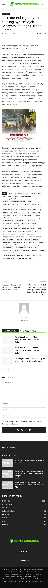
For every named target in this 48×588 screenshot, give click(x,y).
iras (26, 218)
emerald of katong (26, 207)
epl (40, 209)
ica (23, 212)
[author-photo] (24, 314)
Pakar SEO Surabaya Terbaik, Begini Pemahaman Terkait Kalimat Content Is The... (29, 485)
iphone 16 (6, 218)
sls (4, 239)
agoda (10, 193)
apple (39, 193)
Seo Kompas (21, 572)
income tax (6, 215)
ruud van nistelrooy (25, 231)
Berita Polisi (36, 577)
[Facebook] (4, 39)
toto (25, 242)
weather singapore (28, 253)
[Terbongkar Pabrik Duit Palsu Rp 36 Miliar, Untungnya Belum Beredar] (7, 361)
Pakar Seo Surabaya (11, 574)
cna (17, 204)
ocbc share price (8, 220)
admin (6, 34)
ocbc (31, 218)
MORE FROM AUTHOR (28, 331)
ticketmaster (6, 242)
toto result (32, 242)
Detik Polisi (11, 10)
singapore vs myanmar (34, 237)
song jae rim (10, 239)
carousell (5, 201)
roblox (33, 228)
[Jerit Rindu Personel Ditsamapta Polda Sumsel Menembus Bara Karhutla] (7, 339)
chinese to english (8, 204)
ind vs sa (14, 215)
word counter (23, 258)
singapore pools (20, 237)
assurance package (25, 196)
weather (5, 253)
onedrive (16, 223)
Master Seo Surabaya (26, 574)
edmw (8, 207)
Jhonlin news (12, 581)
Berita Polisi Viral (8, 579)
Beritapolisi (27, 577)
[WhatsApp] (20, 39)
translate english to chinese (11, 245)
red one (36, 226)
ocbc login (38, 218)
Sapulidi (20, 581)
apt (4, 196)
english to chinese (8, 209)
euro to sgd (14, 212)
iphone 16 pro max (17, 218)
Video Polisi (41, 581)
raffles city (20, 226)
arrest (9, 196)
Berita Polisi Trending (36, 579)
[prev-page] (3, 369)
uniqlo (38, 245)
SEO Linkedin (12, 572)
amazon (33, 193)
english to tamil (32, 209)
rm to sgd (17, 228)
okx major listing (30, 220)
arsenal (16, 196)
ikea (28, 212)
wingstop (27, 255)
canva (32, 199)
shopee (22, 234)
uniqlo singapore (8, 247)
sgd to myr (14, 234)
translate (40, 242)
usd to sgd (35, 250)
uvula (42, 250)
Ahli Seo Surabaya (32, 572)
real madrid (28, 226)
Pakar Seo (32, 569)
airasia (20, 193)
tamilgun (19, 239)
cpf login (27, 204)
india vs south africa (25, 215)
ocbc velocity (19, 220)
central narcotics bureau (18, 201)
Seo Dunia (38, 574)
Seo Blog (6, 569)
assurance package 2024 (10, 199)
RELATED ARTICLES (11, 331)
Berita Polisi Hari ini (22, 579)
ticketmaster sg (17, 242)
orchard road (25, 223)
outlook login (7, 226)
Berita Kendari (10, 577)
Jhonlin (5, 581)
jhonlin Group (23, 569)
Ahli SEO (40, 569)
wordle (31, 258)
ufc (32, 245)
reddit (5, 228)
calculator (25, 199)
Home (4, 10)
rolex (39, 228)
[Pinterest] (15, 39)
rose (4, 231)
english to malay (21, 209)
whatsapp (20, 255)
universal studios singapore (24, 247)
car (37, 199)
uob (35, 247)
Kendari (19, 577)
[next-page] (7, 369)
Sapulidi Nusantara (31, 581)
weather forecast (15, 253)
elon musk (16, 207)
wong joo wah (37, 255)
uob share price (7, 250)
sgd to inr (6, 234)
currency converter (37, 204)
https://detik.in (24, 320)
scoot (35, 231)
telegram (35, 239)
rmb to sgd (25, 228)
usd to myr (26, 250)
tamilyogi (27, 239)
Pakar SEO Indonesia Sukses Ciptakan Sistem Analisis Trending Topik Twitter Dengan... (29, 473)
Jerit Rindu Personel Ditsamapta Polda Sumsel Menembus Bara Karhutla (28, 339)
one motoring (7, 223)
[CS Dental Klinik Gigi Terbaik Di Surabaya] (7, 463)
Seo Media (14, 569)
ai (15, 193)
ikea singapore (35, 212)
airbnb (26, 193)
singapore (30, 234)
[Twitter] (9, 39)
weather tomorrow (9, 255)
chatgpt (30, 201)
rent (10, 228)
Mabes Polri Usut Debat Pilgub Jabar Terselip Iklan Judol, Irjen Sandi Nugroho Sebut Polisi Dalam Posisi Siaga (36, 289)
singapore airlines (8, 237)
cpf (21, 204)
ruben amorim (12, 231)
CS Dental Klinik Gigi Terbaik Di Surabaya (29, 460)
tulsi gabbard (25, 245)
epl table (5, 212)
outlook (34, 223)
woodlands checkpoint (9, 258)
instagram (37, 215)
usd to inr (18, 250)
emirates (37, 207)
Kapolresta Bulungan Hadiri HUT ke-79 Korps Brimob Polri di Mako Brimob (12, 287)
